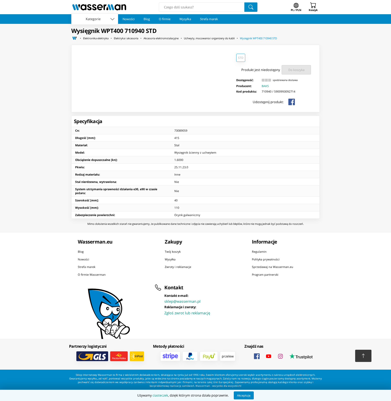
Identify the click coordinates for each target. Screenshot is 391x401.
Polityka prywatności (266, 259)
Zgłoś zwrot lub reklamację (187, 312)
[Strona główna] (74, 38)
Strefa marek (209, 19)
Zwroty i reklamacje (178, 267)
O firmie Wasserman (92, 274)
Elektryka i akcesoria (126, 38)
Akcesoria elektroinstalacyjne (161, 38)
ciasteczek (160, 395)
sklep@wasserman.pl (182, 301)
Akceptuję (243, 395)
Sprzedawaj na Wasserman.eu (272, 267)
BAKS (265, 86)
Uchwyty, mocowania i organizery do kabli (209, 38)
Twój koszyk (173, 251)
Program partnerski (265, 274)
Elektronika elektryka (96, 38)
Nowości (129, 19)
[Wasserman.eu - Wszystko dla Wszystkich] (99, 7)
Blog (147, 19)
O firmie (164, 19)
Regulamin (259, 251)
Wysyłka (185, 19)
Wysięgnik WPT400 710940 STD (258, 38)
